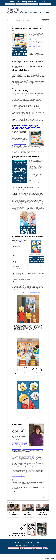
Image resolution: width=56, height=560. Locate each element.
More (28, 20)
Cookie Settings (47, 558)
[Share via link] (18, 494)
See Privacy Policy (26, 558)
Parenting (15, 491)
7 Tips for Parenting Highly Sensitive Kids (13, 513)
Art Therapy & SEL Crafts (20, 20)
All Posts (8, 20)
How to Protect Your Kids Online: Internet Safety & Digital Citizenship (41, 513)
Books (13, 491)
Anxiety (13, 20)
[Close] (54, 558)
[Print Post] (20, 494)
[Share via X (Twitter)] (14, 494)
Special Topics (20, 491)
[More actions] (43, 26)
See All (48, 502)
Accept (52, 558)
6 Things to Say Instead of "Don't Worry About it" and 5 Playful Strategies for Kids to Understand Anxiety (28, 513)
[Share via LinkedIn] (16, 494)
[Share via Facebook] (12, 494)
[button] (35, 12)
